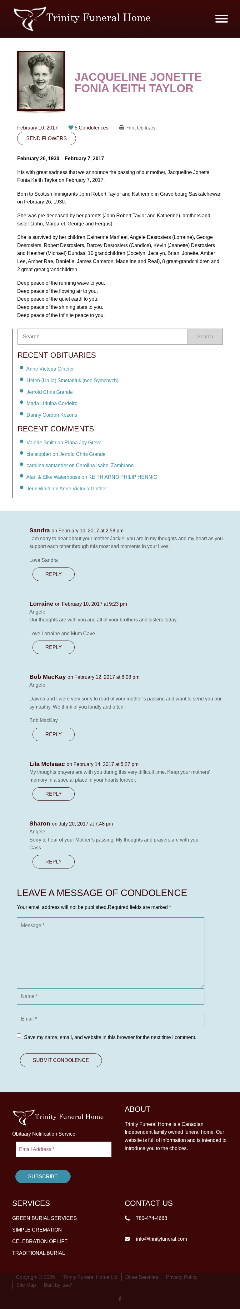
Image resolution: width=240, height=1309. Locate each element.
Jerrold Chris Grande (50, 391)
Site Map (26, 1284)
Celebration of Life (40, 1241)
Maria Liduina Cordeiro (52, 403)
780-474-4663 (151, 1218)
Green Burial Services (44, 1218)
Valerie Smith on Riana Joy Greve (64, 442)
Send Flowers (46, 138)
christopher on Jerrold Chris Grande (66, 454)
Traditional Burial (38, 1252)
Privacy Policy (182, 1277)
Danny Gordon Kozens (52, 415)
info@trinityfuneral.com (161, 1238)
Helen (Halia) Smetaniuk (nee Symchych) (72, 380)
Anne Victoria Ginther (50, 369)
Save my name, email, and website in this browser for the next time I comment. (110, 1037)
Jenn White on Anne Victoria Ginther (67, 488)
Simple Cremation (37, 1229)
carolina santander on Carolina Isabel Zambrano (80, 465)
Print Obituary (140, 127)
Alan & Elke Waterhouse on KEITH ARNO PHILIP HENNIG (91, 477)
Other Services (141, 1277)
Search (205, 336)
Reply (53, 574)
